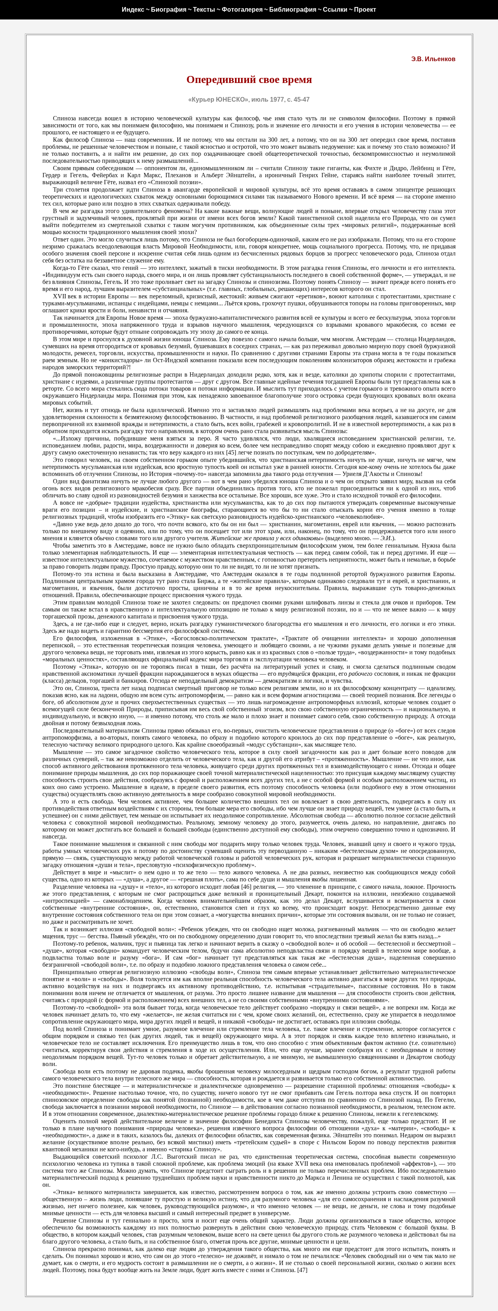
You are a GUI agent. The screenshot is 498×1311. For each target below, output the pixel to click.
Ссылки (335, 9)
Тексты (204, 9)
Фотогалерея (242, 9)
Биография (168, 9)
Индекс (133, 9)
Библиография (292, 9)
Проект (365, 9)
